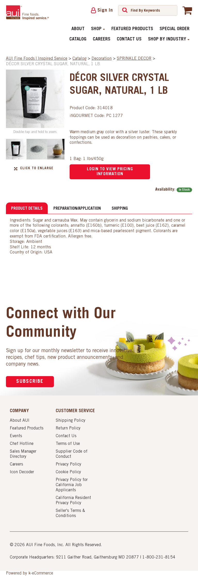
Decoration (102, 59)
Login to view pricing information (110, 171)
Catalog (77, 39)
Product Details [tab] (27, 209)
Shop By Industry (167, 39)
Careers (101, 39)
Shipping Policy (70, 421)
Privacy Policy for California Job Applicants (72, 485)
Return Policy (68, 428)
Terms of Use (68, 444)
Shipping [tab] (120, 209)
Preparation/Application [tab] (77, 209)
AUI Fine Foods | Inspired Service (36, 59)
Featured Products (132, 29)
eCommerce (42, 573)
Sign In (105, 10)
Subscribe (30, 381)
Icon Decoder (22, 472)
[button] (187, 10)
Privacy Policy (68, 464)
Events (16, 436)
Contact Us (129, 39)
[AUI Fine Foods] (27, 12)
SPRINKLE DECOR (134, 59)
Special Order (174, 29)
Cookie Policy (68, 472)
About (78, 29)
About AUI (19, 421)
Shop (96, 29)
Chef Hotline (22, 444)
